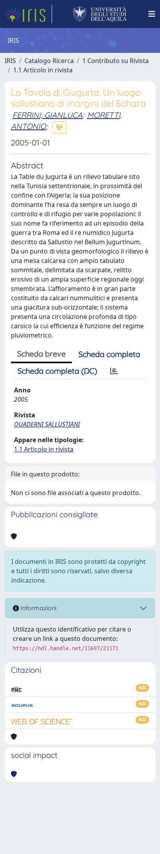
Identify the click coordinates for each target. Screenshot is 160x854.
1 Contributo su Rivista (115, 60)
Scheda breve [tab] (41, 354)
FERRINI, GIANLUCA (47, 115)
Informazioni (37, 608)
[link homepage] (28, 14)
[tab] (114, 371)
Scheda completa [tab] (109, 354)
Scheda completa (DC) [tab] (57, 371)
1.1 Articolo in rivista (43, 70)
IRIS (10, 60)
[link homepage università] (100, 14)
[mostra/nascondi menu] (151, 14)
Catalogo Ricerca (49, 60)
